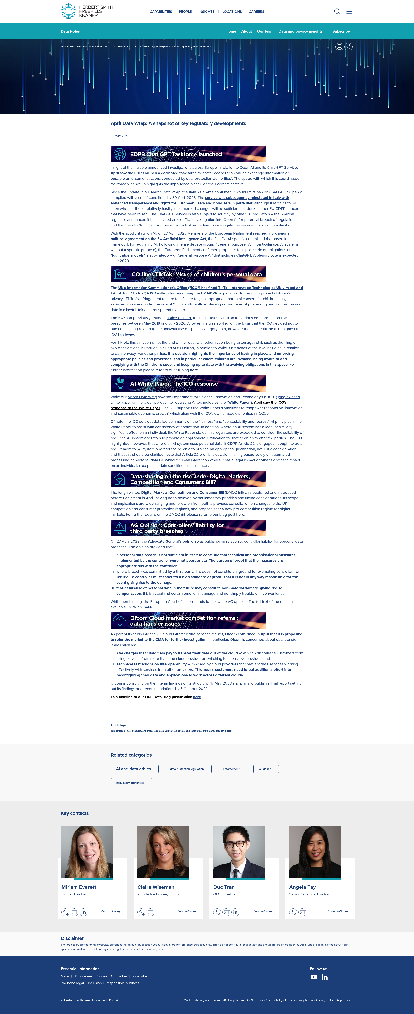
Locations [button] (232, 11)
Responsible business (122, 983)
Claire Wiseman (156, 887)
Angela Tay (302, 887)
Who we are (83, 976)
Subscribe (341, 31)
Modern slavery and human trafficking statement (216, 1000)
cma (180, 731)
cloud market (169, 731)
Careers (256, 11)
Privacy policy (325, 1000)
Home (231, 31)
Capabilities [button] (161, 11)
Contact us (119, 976)
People (185, 11)
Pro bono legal (72, 983)
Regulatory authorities (130, 783)
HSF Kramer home (73, 46)
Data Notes (124, 46)
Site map (257, 1000)
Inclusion (95, 983)
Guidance (265, 769)
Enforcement (231, 769)
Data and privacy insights (301, 31)
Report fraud (345, 1000)
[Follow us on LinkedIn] (325, 977)
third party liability (213, 731)
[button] (337, 12)
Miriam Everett (78, 887)
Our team (265, 31)
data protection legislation (187, 769)
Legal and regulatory (299, 1000)
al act (127, 731)
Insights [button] (207, 11)
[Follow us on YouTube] (314, 977)
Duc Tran (224, 887)
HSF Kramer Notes (101, 46)
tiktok (228, 731)
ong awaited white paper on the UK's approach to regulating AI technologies (205, 399)
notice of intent (179, 318)
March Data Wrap (165, 192)
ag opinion (117, 731)
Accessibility (274, 1000)
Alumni (101, 976)
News (65, 976)
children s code (151, 731)
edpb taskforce (193, 731)
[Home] (91, 11)
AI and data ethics (133, 769)
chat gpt (136, 731)
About (246, 31)
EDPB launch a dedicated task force (165, 173)
